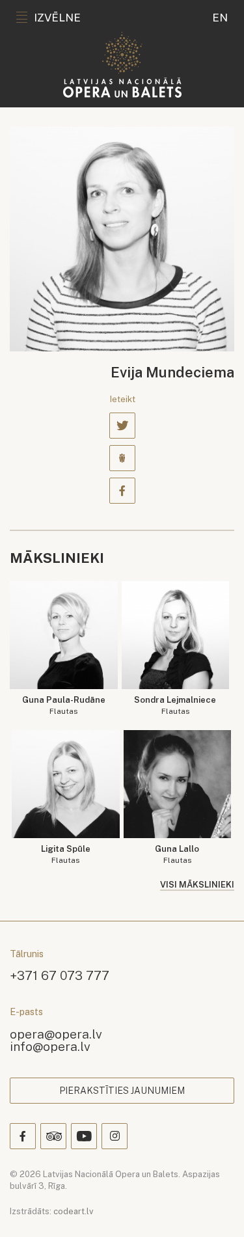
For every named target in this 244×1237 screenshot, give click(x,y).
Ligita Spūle (65, 854)
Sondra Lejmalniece (175, 705)
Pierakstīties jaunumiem (122, 1090)
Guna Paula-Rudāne (63, 705)
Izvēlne (57, 17)
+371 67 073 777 (59, 975)
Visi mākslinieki (197, 885)
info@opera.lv (50, 1046)
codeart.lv (73, 1211)
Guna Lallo (177, 854)
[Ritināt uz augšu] (215, 1208)
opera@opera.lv (56, 1033)
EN (220, 17)
